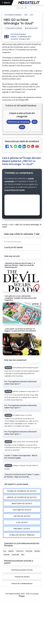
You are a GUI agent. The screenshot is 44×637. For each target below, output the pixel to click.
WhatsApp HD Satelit (22, 504)
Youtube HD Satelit (22, 510)
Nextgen (29, 551)
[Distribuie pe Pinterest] (32, 147)
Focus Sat (20, 551)
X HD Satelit (22, 522)
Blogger (22, 596)
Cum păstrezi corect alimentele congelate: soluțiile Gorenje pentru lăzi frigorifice (21, 298)
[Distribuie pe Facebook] (7, 147)
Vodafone (15, 555)
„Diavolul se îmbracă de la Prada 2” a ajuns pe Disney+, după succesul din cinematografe (20, 265)
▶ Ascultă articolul (31, 28)
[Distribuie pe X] (11, 147)
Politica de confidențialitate (22, 583)
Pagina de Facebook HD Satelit (22, 491)
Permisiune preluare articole (22, 570)
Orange (37, 551)
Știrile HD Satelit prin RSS (22, 535)
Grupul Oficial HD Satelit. (14, 190)
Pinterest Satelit (22, 529)
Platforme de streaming (13, 15)
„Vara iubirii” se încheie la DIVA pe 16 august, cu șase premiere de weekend (20, 330)
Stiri (25, 15)
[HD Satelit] (29, 2)
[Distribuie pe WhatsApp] (15, 147)
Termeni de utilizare (22, 577)
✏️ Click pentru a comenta (13, 28)
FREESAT (11, 551)
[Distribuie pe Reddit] (28, 147)
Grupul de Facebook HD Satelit (22, 497)
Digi (4, 551)
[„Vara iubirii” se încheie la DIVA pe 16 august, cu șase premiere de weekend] (22, 344)
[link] (22, 276)
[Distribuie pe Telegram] (19, 147)
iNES (22, 555)
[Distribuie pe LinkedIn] (24, 147)
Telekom (6, 555)
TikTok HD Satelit (22, 516)
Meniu (6, 2)
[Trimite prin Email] (37, 147)
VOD (31, 15)
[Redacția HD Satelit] (6, 37)
